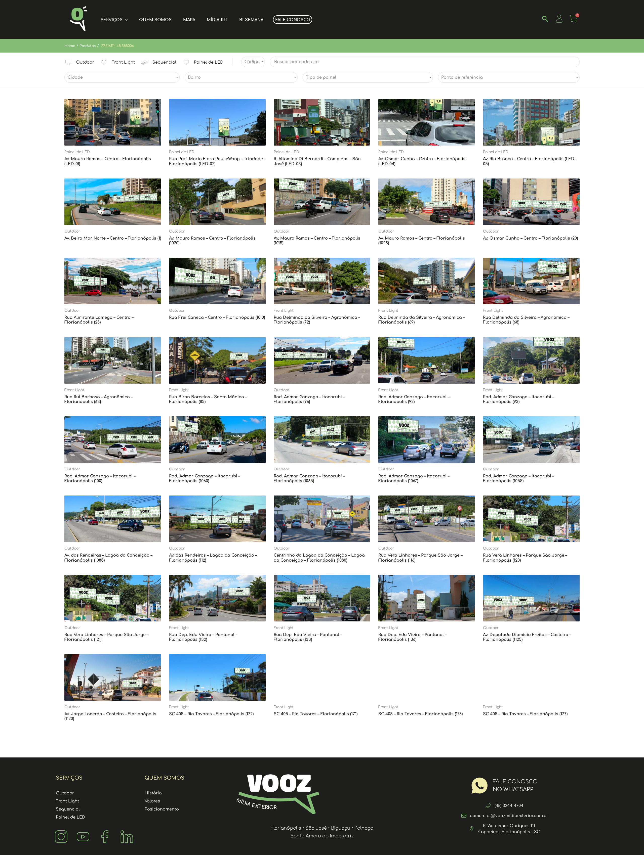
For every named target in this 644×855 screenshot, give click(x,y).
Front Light (284, 310)
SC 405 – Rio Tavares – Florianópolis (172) (211, 714)
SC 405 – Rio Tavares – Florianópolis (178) (420, 714)
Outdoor (72, 231)
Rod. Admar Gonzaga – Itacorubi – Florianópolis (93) (518, 399)
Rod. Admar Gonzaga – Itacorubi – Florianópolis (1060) (204, 478)
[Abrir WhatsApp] (631, 842)
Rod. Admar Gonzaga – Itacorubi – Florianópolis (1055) (518, 478)
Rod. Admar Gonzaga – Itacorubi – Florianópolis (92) (413, 399)
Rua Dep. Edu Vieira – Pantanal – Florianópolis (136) (412, 637)
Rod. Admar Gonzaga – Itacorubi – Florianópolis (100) (99, 478)
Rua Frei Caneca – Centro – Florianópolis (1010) (217, 317)
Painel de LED (77, 152)
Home (69, 46)
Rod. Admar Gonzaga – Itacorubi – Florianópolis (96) (309, 399)
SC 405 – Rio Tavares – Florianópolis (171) (315, 714)
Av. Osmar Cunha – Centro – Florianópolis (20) (530, 238)
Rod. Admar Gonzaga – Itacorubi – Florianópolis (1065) (309, 478)
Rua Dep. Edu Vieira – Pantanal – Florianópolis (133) (308, 637)
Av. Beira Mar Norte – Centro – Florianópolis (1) (112, 238)
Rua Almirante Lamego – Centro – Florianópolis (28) (98, 320)
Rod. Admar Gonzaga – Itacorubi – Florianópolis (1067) (413, 478)
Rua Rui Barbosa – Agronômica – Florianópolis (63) (98, 399)
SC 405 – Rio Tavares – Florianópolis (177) (525, 714)
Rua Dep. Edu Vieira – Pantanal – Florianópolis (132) (203, 637)
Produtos (87, 46)
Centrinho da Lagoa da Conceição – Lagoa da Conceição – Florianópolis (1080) (319, 557)
